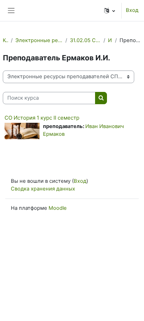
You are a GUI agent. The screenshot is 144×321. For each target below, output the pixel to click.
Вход (132, 10)
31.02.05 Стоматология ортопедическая (85, 40)
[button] (109, 10)
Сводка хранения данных (43, 189)
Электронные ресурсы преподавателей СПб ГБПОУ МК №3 (39, 40)
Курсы (5, 40)
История (110, 40)
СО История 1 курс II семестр (42, 117)
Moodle (58, 208)
